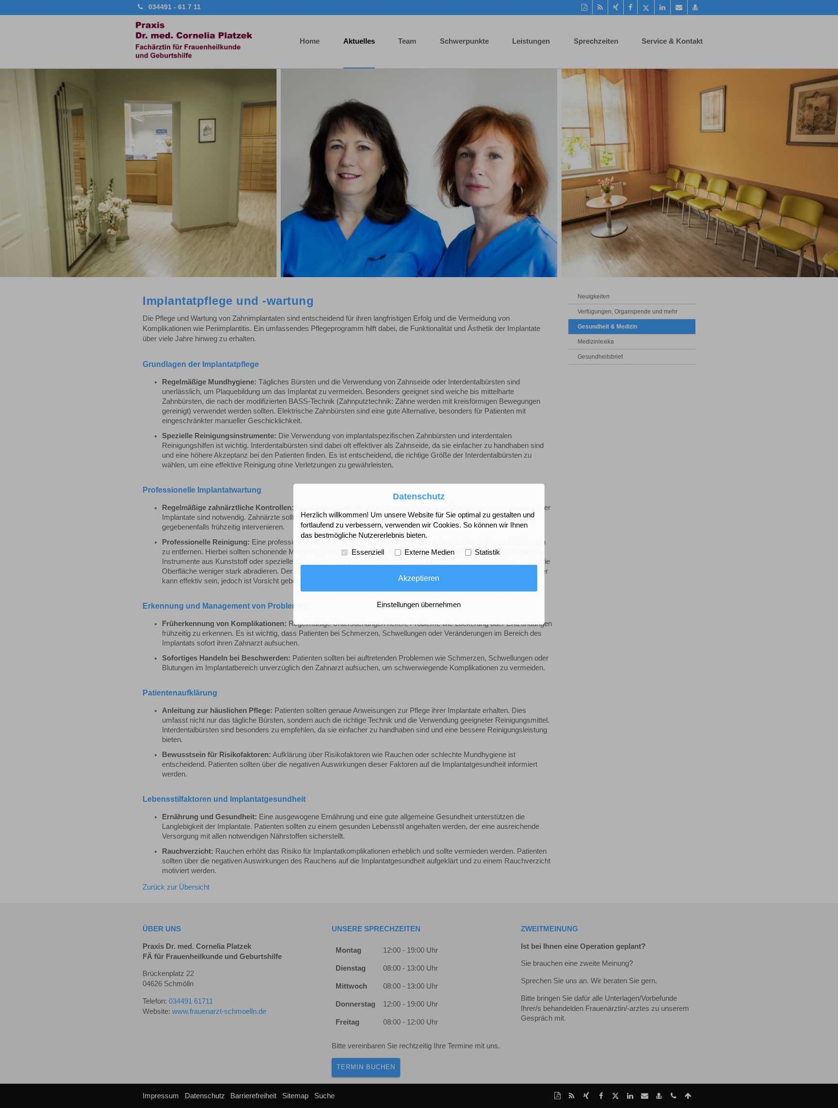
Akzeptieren (418, 578)
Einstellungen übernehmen (419, 605)
